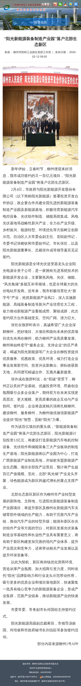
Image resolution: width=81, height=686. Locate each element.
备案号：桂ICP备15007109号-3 (23, 676)
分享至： (46, 4)
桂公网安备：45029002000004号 (56, 676)
